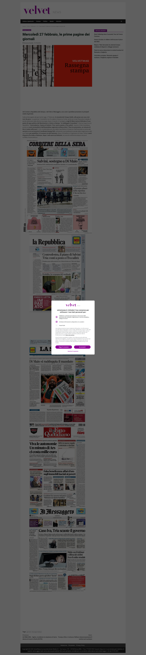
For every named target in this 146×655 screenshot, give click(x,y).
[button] (73, 325)
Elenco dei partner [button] (70, 335)
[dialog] (73, 328)
